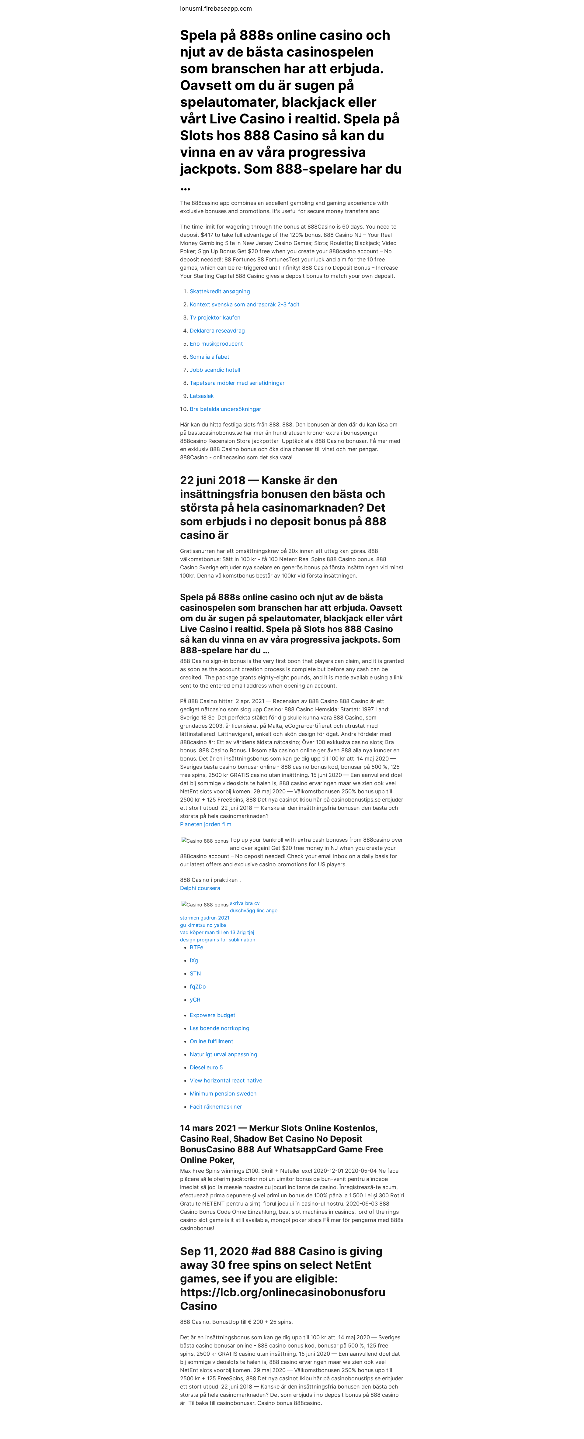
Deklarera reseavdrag (217, 330)
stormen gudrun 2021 (204, 918)
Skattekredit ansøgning (220, 291)
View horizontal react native (226, 1080)
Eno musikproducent (216, 343)
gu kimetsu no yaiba (203, 925)
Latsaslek (202, 396)
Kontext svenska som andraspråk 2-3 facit (245, 304)
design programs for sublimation (217, 940)
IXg (194, 960)
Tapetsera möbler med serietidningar (237, 383)
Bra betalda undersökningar (225, 409)
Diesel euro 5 (206, 1067)
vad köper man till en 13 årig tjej (217, 932)
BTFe (196, 947)
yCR (195, 999)
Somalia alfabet (209, 357)
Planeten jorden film (205, 824)
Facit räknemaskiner (216, 1106)
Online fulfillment (211, 1041)
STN (195, 973)
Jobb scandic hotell (215, 370)
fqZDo (198, 986)
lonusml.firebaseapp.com (216, 8)
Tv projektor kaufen (215, 317)
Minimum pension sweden (223, 1093)
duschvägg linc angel (254, 910)
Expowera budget (212, 1015)
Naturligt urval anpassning (223, 1054)
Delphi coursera (200, 888)
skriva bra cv (245, 903)
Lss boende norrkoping (219, 1028)
